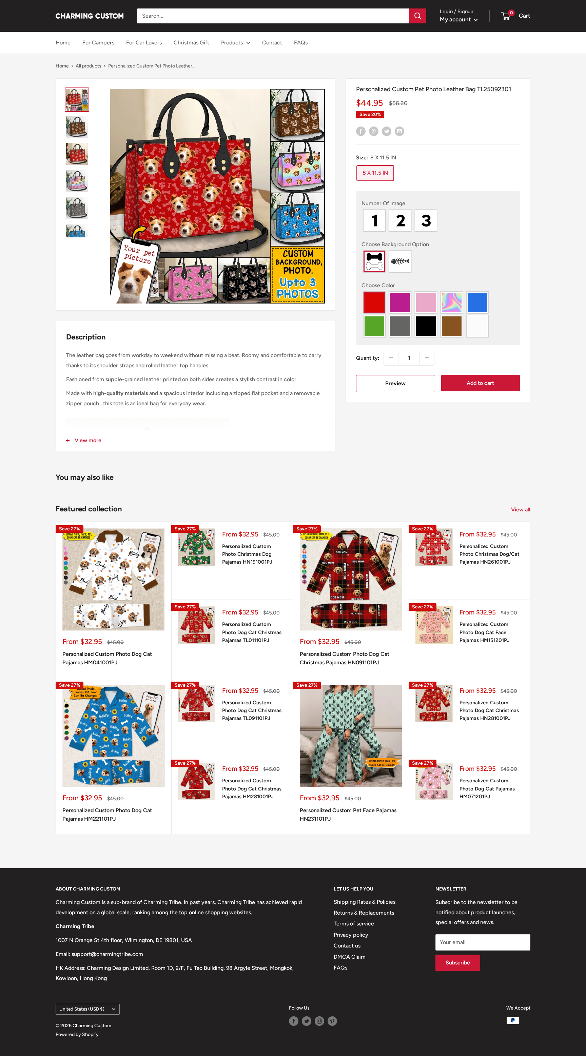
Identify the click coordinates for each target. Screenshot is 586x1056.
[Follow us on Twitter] (306, 1021)
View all (521, 509)
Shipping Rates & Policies (364, 902)
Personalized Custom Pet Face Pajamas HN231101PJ (348, 814)
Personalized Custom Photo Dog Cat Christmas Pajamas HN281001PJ (489, 711)
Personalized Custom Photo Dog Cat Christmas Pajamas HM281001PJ (251, 789)
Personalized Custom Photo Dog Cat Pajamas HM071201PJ (487, 789)
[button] (438, 203)
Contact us (347, 945)
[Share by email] (399, 131)
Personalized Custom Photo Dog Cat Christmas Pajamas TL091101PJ (251, 711)
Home (63, 42)
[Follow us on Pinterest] (332, 1021)
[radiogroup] (438, 220)
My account (456, 19)
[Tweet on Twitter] (386, 131)
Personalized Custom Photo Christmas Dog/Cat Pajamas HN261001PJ (490, 554)
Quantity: (367, 358)
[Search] (417, 15)
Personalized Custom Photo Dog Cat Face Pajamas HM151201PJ (485, 632)
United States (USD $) (81, 1009)
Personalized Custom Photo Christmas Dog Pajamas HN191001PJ (247, 554)
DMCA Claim (350, 957)
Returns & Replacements (364, 913)
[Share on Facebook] (361, 131)
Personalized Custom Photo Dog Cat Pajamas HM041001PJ (107, 658)
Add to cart (480, 382)
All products (88, 66)
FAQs (301, 42)
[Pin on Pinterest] (373, 131)
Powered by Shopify (77, 1034)
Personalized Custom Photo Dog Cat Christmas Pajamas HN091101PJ (344, 658)
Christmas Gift (191, 42)
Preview (395, 383)
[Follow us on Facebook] (293, 1021)
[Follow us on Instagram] (319, 1021)
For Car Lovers (144, 42)
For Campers (98, 42)
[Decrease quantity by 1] (391, 358)
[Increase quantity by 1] (427, 358)
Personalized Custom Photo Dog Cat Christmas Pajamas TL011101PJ (251, 632)
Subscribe (458, 962)
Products (232, 42)
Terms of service (354, 923)
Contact (272, 42)
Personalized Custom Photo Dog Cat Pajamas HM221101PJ (107, 814)
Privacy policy (351, 935)
